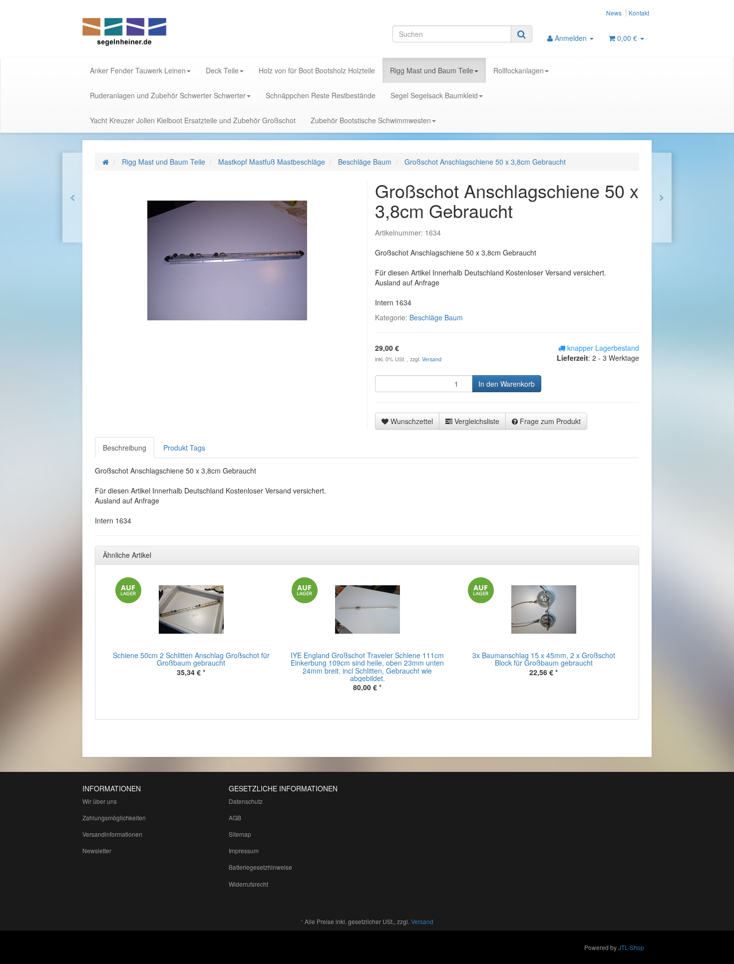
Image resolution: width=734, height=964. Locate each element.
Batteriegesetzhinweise (260, 867)
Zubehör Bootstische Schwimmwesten (371, 120)
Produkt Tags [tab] (184, 448)
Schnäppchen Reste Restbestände (320, 95)
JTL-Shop (631, 947)
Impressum (244, 850)
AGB (235, 817)
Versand (431, 359)
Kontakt (639, 12)
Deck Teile (222, 70)
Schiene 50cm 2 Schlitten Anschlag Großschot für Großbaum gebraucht (191, 659)
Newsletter (96, 850)
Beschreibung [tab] (124, 448)
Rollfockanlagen (518, 70)
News (614, 12)
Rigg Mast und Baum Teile (431, 70)
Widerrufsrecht (248, 884)
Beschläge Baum (436, 317)
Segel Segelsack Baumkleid (434, 95)
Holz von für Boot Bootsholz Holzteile (317, 70)
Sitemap (240, 834)
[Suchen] (521, 34)
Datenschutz (246, 801)
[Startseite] (105, 162)
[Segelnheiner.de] (172, 33)
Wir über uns (99, 801)
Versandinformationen (112, 834)
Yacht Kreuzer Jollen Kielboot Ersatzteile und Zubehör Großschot (193, 120)
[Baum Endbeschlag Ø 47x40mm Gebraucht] (662, 197)
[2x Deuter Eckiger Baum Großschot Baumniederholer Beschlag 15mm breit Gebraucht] (72, 197)
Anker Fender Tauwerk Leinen (138, 70)
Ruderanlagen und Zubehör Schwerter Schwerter (168, 95)
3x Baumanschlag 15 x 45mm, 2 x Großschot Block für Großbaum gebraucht (543, 659)
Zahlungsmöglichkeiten (114, 817)
